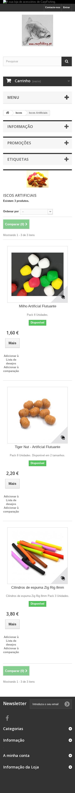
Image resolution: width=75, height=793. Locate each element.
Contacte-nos (52, 7)
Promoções (19, 142)
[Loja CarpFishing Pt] (37, 30)
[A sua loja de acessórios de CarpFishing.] (37, 2)
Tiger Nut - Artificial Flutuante (37, 447)
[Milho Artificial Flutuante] (37, 274)
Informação (20, 126)
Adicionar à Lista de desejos (11, 359)
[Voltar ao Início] (7, 113)
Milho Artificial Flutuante (37, 306)
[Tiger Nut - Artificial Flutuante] (37, 415)
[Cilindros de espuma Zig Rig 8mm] (37, 556)
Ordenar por (11, 211)
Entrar (66, 7)
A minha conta (16, 755)
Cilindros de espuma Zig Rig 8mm (37, 588)
